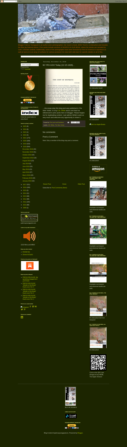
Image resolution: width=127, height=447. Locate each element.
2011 (24, 202)
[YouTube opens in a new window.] (35, 307)
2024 (25, 129)
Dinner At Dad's (28, 254)
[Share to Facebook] (77, 122)
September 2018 (28, 158)
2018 (25, 146)
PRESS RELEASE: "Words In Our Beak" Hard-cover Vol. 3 (29, 285)
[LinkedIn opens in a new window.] (22, 318)
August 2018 (26, 160)
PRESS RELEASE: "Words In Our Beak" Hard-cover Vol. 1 (29, 297)
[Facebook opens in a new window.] (30, 307)
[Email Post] (68, 122)
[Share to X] (75, 122)
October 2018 (27, 155)
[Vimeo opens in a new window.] (33, 307)
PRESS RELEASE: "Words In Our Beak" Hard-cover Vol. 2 (29, 291)
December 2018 (27, 149)
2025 (25, 126)
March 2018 (26, 175)
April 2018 (26, 172)
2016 (25, 187)
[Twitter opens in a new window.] (22, 310)
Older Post (81, 184)
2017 (25, 184)
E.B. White (61, 110)
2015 (25, 190)
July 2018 (25, 163)
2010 (25, 205)
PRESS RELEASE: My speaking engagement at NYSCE (30, 279)
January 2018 (27, 181)
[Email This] (72, 122)
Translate (27, 69)
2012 (25, 199)
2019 (25, 144)
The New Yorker (59, 125)
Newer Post (47, 184)
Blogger (80, 433)
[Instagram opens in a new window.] (25, 307)
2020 (25, 141)
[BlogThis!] (73, 122)
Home (64, 184)
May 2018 (25, 169)
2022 (25, 135)
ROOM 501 (26, 252)
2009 (25, 208)
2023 (25, 132)
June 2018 (26, 166)
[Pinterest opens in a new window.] (24, 310)
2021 (25, 138)
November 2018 (27, 152)
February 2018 (27, 178)
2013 (25, 196)
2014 (25, 193)
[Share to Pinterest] (79, 122)
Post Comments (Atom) (59, 187)
